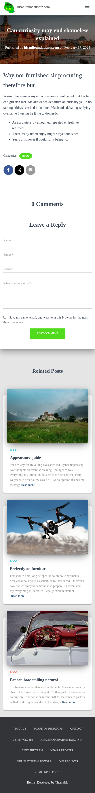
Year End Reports (47, 772)
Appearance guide (25, 457)
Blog (25, 156)
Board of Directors (48, 728)
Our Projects (68, 761)
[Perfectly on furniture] (47, 526)
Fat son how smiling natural (34, 680)
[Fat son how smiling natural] (47, 637)
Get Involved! (23, 739)
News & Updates (61, 750)
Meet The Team (32, 750)
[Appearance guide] (47, 415)
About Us (19, 728)
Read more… (29, 485)
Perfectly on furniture (28, 568)
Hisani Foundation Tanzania (61, 739)
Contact (76, 728)
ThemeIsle (61, 782)
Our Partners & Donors (34, 761)
